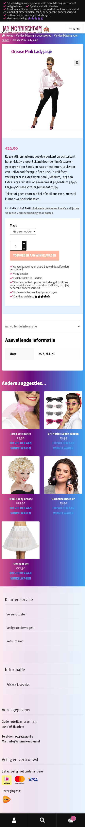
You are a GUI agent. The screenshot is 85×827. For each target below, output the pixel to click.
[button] (77, 63)
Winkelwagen (65, 817)
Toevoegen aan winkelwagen (34, 255)
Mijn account (14, 820)
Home (9, 35)
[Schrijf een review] (35, 18)
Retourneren (15, 641)
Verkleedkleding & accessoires (33, 35)
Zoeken (42, 820)
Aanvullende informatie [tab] (21, 326)
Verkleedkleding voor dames (35, 213)
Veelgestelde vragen (20, 628)
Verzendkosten (16, 614)
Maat (13, 225)
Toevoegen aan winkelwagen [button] (20, 445)
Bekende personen (45, 208)
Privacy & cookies (18, 684)
